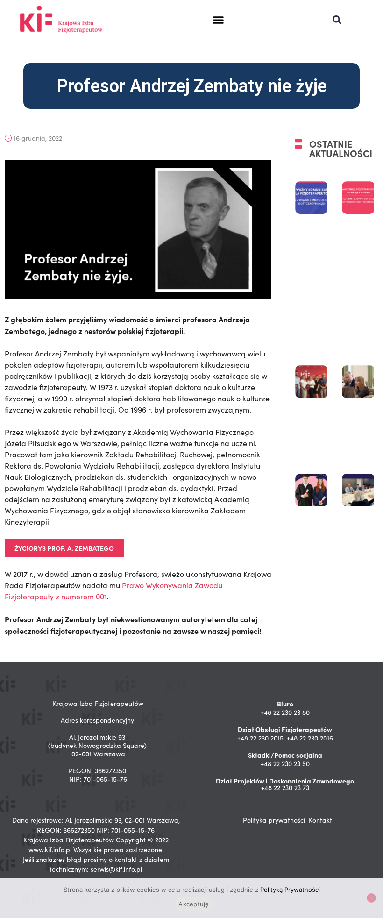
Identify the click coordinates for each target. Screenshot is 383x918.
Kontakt (320, 820)
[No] (371, 898)
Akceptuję (193, 904)
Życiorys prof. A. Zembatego (64, 548)
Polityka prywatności (274, 820)
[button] (218, 20)
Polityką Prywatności (290, 889)
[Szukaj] (337, 20)
